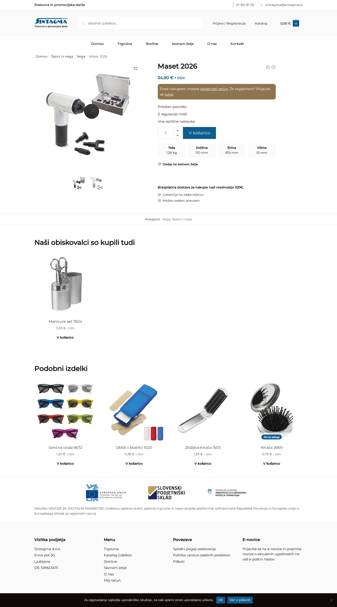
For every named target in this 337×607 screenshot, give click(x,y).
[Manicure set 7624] (65, 284)
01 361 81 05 (245, 5)
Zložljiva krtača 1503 (203, 447)
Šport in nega (62, 56)
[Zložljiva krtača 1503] (203, 410)
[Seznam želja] (89, 260)
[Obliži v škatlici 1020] (134, 410)
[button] (135, 68)
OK (220, 600)
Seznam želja (115, 568)
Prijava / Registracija (229, 23)
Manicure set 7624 (65, 321)
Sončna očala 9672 (65, 447)
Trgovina (111, 549)
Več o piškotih (240, 600)
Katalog (261, 23)
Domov (42, 56)
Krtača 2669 (271, 447)
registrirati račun (214, 89)
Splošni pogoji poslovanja (194, 549)
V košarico (199, 132)
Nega (81, 56)
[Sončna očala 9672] (65, 410)
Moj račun (112, 580)
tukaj (169, 94)
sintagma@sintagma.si (284, 5)
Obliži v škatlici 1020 (134, 447)
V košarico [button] (65, 337)
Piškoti (179, 561)
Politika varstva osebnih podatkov (201, 555)
